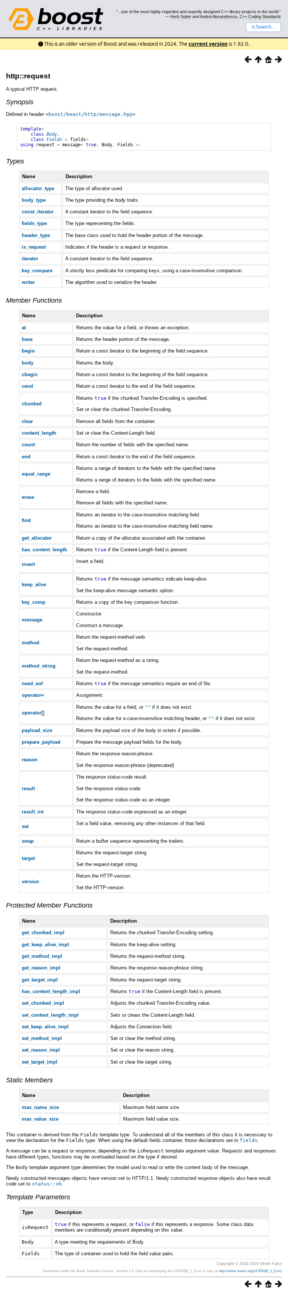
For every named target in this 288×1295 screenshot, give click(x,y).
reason (30, 759)
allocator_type (38, 188)
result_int (33, 812)
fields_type (34, 223)
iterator (30, 258)
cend (27, 386)
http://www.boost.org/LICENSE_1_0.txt (250, 1271)
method (30, 642)
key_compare (37, 270)
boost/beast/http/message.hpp (90, 114)
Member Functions (34, 300)
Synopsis (19, 102)
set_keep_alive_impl (45, 1026)
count (28, 444)
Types (15, 161)
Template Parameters (38, 1197)
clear (27, 421)
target (28, 858)
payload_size (37, 730)
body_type (34, 200)
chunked (32, 404)
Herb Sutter (180, 16)
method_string (39, 666)
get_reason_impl (41, 968)
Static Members (29, 1080)
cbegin (30, 374)
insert (28, 564)
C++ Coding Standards (260, 16)
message (32, 620)
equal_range (36, 474)
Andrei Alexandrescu (218, 16)
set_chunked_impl (43, 1003)
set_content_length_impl (50, 1015)
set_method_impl (42, 1038)
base (27, 339)
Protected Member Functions (49, 905)
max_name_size (40, 1107)
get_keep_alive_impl (45, 944)
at (24, 327)
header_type (36, 235)
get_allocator (37, 538)
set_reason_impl (41, 1050)
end (26, 456)
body (27, 363)
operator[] (33, 713)
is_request (34, 247)
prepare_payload (41, 742)
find (26, 520)
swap (28, 841)
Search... (266, 27)
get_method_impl (42, 956)
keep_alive (34, 584)
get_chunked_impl (43, 932)
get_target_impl (40, 980)
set (25, 826)
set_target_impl (39, 1062)
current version (208, 44)
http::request (28, 76)
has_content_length (44, 549)
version (30, 881)
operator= (33, 695)
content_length (39, 433)
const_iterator (38, 212)
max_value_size (40, 1119)
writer (28, 282)
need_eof (32, 683)
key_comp (33, 602)
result (28, 788)
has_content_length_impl (51, 991)
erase (28, 497)
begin (28, 351)
